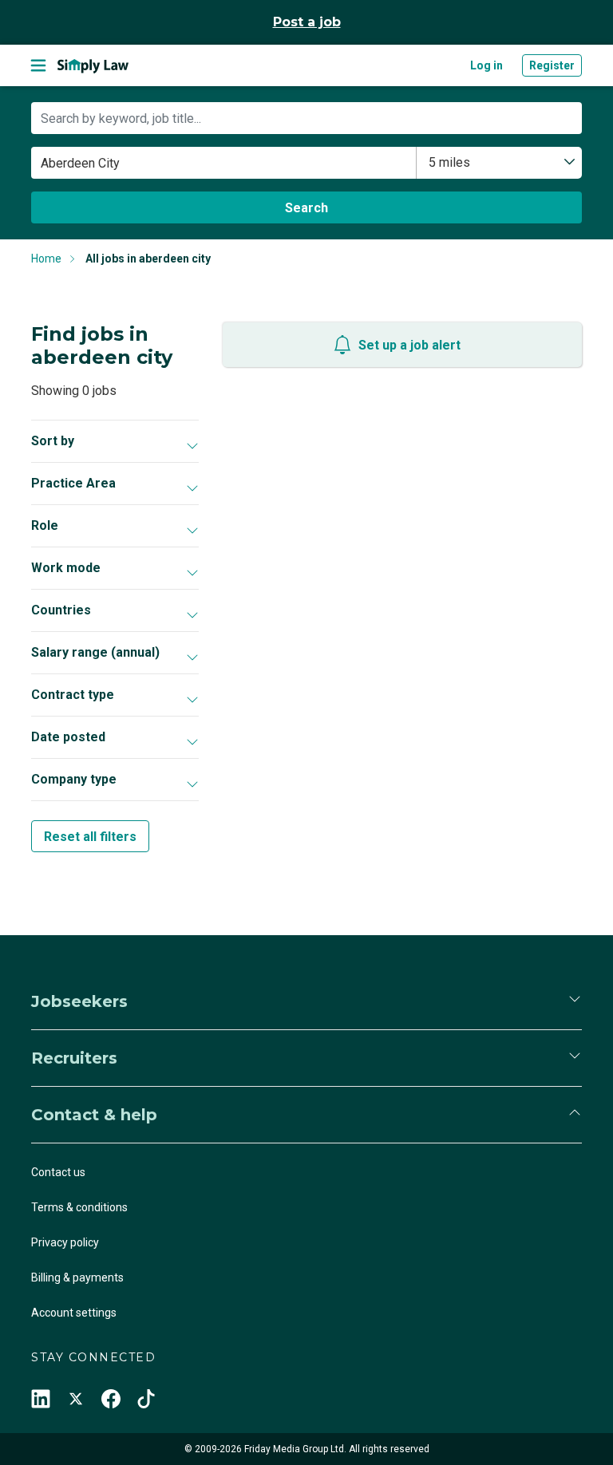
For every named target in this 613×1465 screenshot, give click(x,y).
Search (306, 207)
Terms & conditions (79, 1207)
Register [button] (552, 65)
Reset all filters (90, 836)
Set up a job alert (409, 345)
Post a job (307, 22)
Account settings (74, 1312)
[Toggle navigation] (38, 65)
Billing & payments (77, 1277)
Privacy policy (65, 1242)
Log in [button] (486, 65)
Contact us (58, 1172)
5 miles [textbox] (449, 162)
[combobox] (499, 163)
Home (46, 258)
